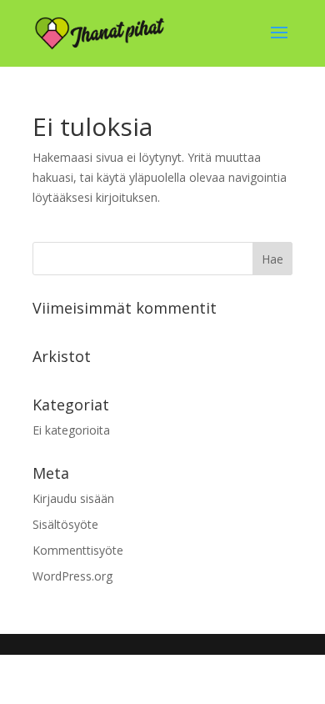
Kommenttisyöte (77, 550)
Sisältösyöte (65, 524)
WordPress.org (72, 576)
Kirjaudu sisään (73, 498)
